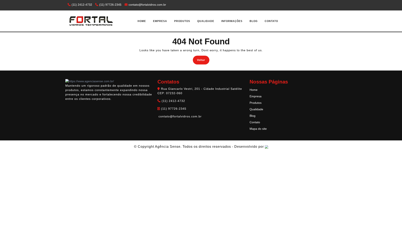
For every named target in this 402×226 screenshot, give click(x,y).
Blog (254, 21)
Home (142, 21)
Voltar (203, 60)
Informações (231, 21)
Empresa (160, 21)
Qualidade (205, 21)
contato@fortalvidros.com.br (147, 4)
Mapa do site (258, 128)
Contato (271, 21)
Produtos (182, 21)
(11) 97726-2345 (110, 4)
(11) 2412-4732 (82, 4)
